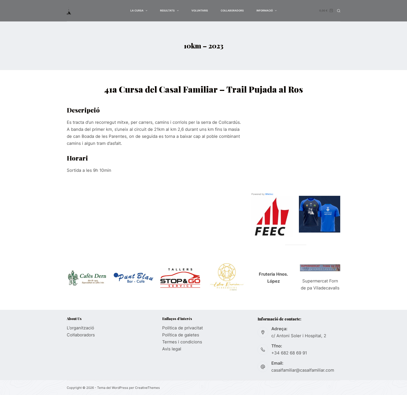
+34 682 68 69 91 (289, 353)
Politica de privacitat (182, 327)
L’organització (80, 327)
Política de (173, 334)
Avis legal (171, 348)
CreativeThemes (147, 388)
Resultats (167, 10)
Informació (264, 10)
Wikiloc (269, 194)
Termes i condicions (182, 341)
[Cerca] (338, 10)
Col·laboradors (232, 10)
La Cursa (137, 10)
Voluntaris (199, 10)
